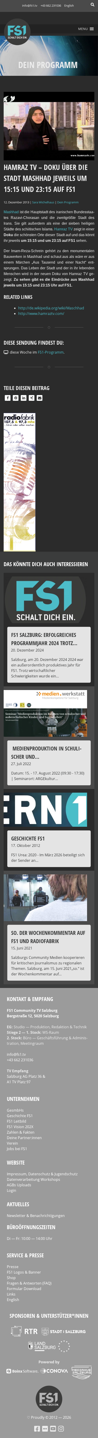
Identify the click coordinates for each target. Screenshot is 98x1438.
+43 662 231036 (51, 5)
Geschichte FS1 (20, 1115)
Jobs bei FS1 (17, 1148)
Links (11, 1294)
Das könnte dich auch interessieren (46, 564)
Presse (12, 1266)
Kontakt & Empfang (30, 999)
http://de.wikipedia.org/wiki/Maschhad (51, 308)
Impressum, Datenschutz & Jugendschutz (42, 1173)
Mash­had (11, 212)
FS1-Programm (51, 352)
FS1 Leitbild (16, 1121)
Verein (12, 1143)
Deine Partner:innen (24, 1137)
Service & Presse (25, 1255)
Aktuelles (18, 1204)
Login (11, 1190)
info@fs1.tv (29, 5)
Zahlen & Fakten (20, 1132)
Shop (11, 1277)
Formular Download (24, 1288)
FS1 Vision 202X (20, 1126)
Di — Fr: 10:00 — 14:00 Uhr (29, 1238)
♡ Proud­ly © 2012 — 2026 (49, 1417)
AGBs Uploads (19, 1184)
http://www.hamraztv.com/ (41, 313)
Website (16, 1162)
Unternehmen (23, 1098)
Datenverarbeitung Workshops (33, 1179)
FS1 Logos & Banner (24, 1272)
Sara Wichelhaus (43, 202)
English (69, 5)
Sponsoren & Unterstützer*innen (49, 1315)
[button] (83, 28)
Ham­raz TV (64, 229)
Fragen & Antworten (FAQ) (29, 1283)
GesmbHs (15, 1110)
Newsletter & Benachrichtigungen (36, 1215)
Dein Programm (68, 202)
